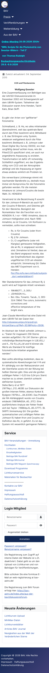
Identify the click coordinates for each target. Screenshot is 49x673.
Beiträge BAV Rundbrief (16, 456)
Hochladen (10, 445)
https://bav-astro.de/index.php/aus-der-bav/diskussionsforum (18, 593)
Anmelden (24, 539)
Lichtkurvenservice (14, 472)
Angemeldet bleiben (18, 532)
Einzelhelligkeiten (14, 452)
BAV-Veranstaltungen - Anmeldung (22, 440)
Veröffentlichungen (14, 22)
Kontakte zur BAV (13, 485)
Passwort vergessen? (15, 546)
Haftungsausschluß (14, 494)
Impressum (10, 490)
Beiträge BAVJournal (15, 460)
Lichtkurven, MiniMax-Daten (18, 448)
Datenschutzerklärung (15, 498)
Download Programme (16, 468)
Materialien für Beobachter (18, 477)
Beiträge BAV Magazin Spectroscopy (22, 464)
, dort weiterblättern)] (22, 276)
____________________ (14, 481)
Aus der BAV (11, 34)
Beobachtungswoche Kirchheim (18, 61)
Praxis (7, 16)
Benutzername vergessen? (17, 549)
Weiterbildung (11, 28)
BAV (6, 10)
